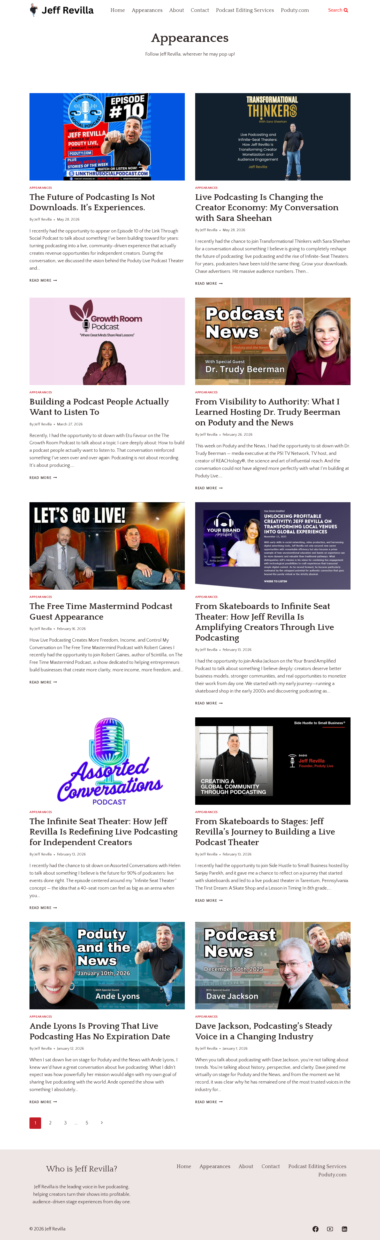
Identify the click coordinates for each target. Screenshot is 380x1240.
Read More (43, 281)
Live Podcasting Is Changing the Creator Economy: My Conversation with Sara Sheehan (267, 207)
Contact (200, 10)
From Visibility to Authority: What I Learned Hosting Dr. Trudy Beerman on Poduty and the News (267, 412)
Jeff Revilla (43, 219)
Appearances (147, 10)
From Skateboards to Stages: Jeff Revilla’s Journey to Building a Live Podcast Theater (265, 832)
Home (117, 10)
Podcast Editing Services (245, 10)
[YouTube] (330, 1229)
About (176, 10)
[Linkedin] (344, 1229)
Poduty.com (295, 10)
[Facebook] (315, 1229)
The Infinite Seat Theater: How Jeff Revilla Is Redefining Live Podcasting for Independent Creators (103, 832)
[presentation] (107, 137)
